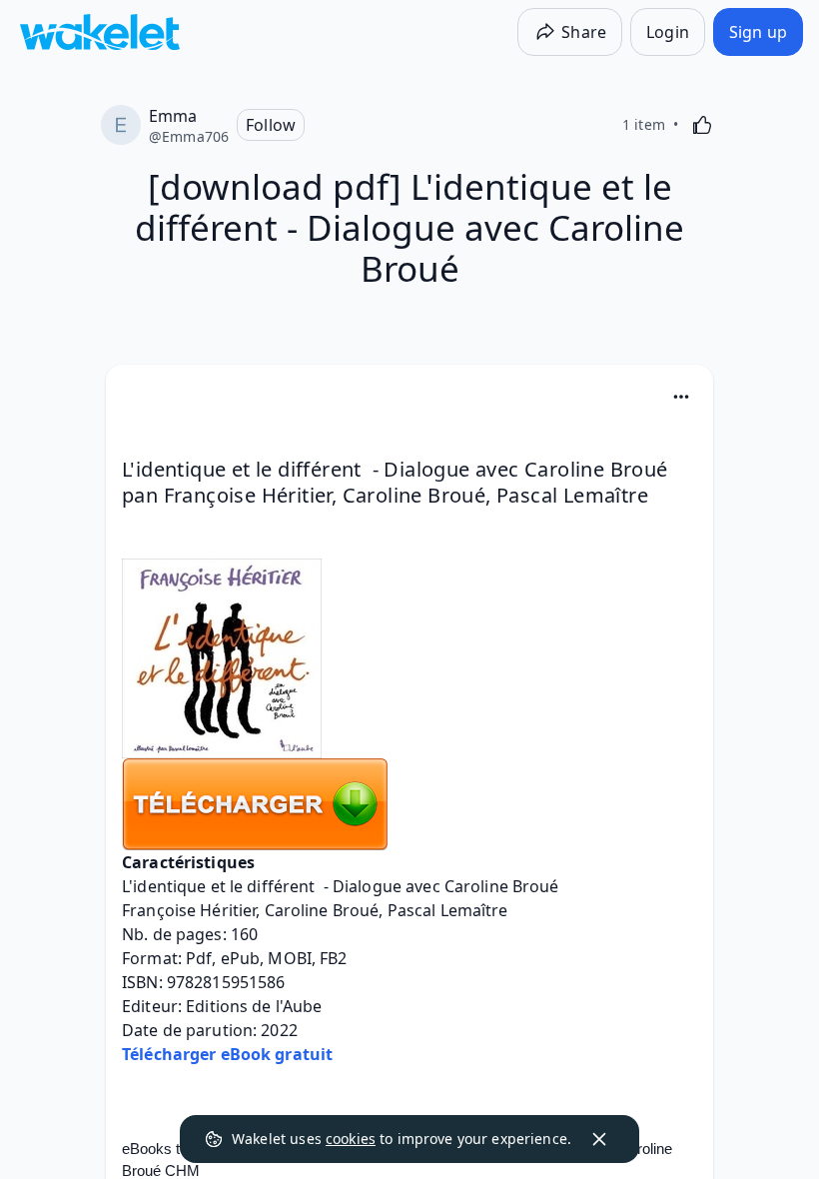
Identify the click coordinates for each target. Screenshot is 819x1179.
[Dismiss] (599, 1139)
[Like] (702, 125)
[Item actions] (681, 397)
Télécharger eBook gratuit (227, 1054)
